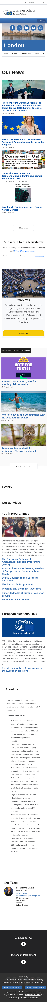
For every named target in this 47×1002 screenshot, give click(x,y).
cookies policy (14, 998)
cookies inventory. (31, 998)
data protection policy (32, 995)
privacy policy (39, 256)
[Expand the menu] (23, 943)
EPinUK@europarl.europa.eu (25, 251)
